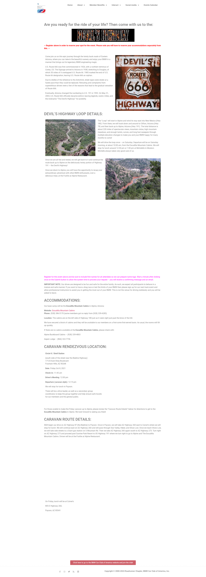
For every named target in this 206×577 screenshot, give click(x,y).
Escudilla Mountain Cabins (63, 310)
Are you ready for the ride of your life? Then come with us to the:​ (98, 24)
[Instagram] (64, 572)
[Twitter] (69, 572)
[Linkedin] (78, 572)
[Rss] (74, 572)
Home (70, 5)
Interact (115, 5)
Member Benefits (97, 5)
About (79, 5)
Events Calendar (151, 5)
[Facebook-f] (60, 572)
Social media (131, 5)
